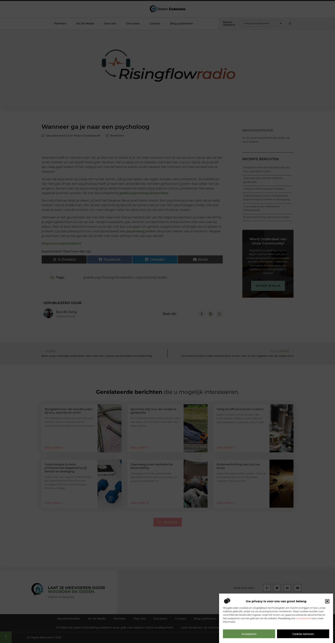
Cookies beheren (303, 633)
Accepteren (249, 633)
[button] (327, 601)
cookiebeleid (303, 618)
